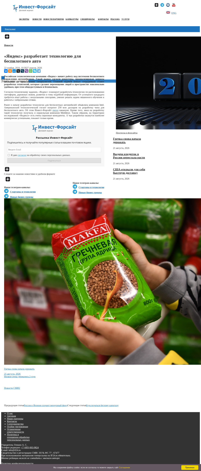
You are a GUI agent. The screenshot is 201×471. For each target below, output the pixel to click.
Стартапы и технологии (91, 187)
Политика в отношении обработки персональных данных (18, 437)
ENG (173, 13)
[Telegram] (39, 71)
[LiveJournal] (22, 71)
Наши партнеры (15, 418)
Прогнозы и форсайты (126, 133)
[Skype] (34, 71)
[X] (18, 71)
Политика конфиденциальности (17, 463)
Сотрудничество (15, 424)
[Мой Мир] (14, 71)
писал (55, 110)
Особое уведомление (17, 426)
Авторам (11, 416)
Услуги (125, 19)
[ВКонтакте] (6, 71)
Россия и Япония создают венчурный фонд (45, 405)
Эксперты (24, 19)
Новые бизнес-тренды (90, 192)
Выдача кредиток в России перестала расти (129, 155)
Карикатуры (72, 19)
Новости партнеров (53, 19)
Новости (37, 19)
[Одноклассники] (10, 71)
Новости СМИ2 (12, 388)
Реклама (115, 19)
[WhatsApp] (30, 71)
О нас (10, 413)
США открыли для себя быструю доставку (129, 171)
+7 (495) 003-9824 (30, 447)
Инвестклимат (10, 29)
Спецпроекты (87, 19)
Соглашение (124, 467)
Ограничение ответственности (15, 430)
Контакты (103, 19)
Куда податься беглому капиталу (102, 405)
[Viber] (26, 71)
